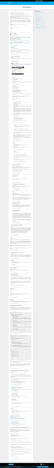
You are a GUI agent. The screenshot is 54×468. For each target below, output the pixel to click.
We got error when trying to (16, 164)
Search (36, 0)
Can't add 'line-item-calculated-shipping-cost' (18, 184)
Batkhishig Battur (12, 423)
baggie (12, 400)
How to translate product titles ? (39, 16)
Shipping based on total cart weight (17, 387)
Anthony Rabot (12, 436)
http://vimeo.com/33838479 (25, 449)
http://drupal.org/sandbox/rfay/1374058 (20, 64)
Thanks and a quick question (16, 210)
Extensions (25, 3)
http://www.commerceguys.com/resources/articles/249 (22, 40)
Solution (15, 151)
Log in (44, 0)
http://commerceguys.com (24, 41)
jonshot (11, 306)
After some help (14, 399)
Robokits (13, 204)
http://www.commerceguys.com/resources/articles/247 (20, 37)
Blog (36, 3)
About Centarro (10, 0)
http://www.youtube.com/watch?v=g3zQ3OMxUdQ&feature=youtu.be (17, 418)
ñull (10, 300)
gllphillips (12, 226)
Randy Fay (12, 34)
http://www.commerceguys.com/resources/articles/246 (24, 36)
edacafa (12, 261)
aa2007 (11, 269)
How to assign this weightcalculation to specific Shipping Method (19, 427)
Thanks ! (13, 191)
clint (12, 185)
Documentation (30, 3)
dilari (13, 104)
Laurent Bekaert (14, 87)
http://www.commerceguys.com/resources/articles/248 (16, 39)
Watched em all (13, 47)
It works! (11, 237)
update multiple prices (38, 15)
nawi (12, 176)
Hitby (13, 211)
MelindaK (13, 409)
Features (22, 3)
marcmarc (11, 28)
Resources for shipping (13, 33)
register (16, 162)
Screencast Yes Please (15, 393)
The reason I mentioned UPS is (16, 56)
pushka (14, 144)
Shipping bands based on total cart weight (16, 305)
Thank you (13, 77)
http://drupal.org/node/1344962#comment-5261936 (19, 155)
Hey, (12, 408)
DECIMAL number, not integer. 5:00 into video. (17, 252)
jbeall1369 (11, 417)
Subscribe (44, 464)
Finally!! (13, 260)
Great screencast (14, 86)
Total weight (12, 288)
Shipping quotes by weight (14, 435)
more (44, 29)
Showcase (43, 3)
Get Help (34, 3)
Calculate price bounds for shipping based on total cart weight (19, 370)
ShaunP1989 (12, 275)
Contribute (40, 3)
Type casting (12, 299)
